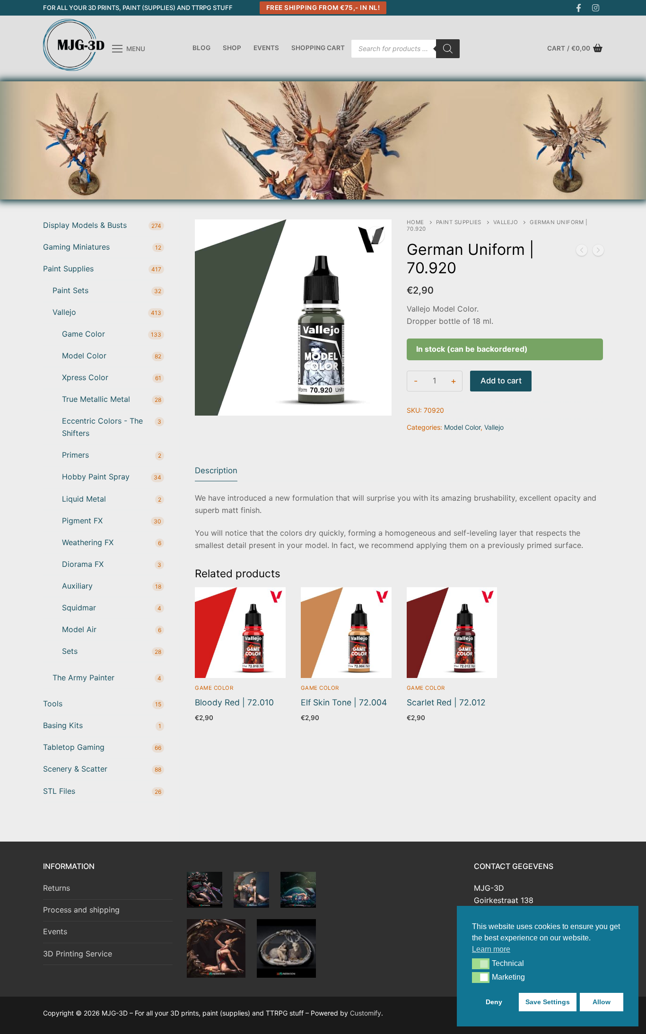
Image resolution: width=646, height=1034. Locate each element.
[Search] (448, 48)
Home (415, 222)
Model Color (462, 427)
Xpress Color (85, 377)
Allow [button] (602, 1002)
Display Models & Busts (85, 225)
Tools (52, 703)
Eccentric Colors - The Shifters (102, 427)
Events (55, 931)
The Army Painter (83, 677)
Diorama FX (83, 564)
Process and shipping (81, 909)
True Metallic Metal (96, 399)
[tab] (216, 470)
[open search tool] (598, 140)
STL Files (59, 791)
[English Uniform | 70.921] (598, 252)
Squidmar (79, 607)
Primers (75, 455)
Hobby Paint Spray (96, 476)
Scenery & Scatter (75, 768)
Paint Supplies (458, 222)
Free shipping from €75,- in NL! (323, 7)
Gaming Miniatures (76, 247)
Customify (365, 1013)
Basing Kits (63, 725)
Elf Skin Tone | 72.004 (344, 702)
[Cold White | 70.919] (581, 252)
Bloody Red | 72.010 (234, 702)
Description (216, 470)
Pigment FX (82, 520)
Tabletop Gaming (74, 747)
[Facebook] (578, 7)
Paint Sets (70, 290)
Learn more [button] (491, 949)
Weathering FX (87, 542)
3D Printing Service (77, 953)
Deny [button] (494, 1002)
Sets (70, 651)
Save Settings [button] (547, 1002)
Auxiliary (77, 586)
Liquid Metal (84, 499)
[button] (480, 963)
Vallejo (505, 222)
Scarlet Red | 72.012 (446, 702)
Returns (56, 888)
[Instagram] (595, 7)
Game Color (214, 688)
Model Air (79, 629)
